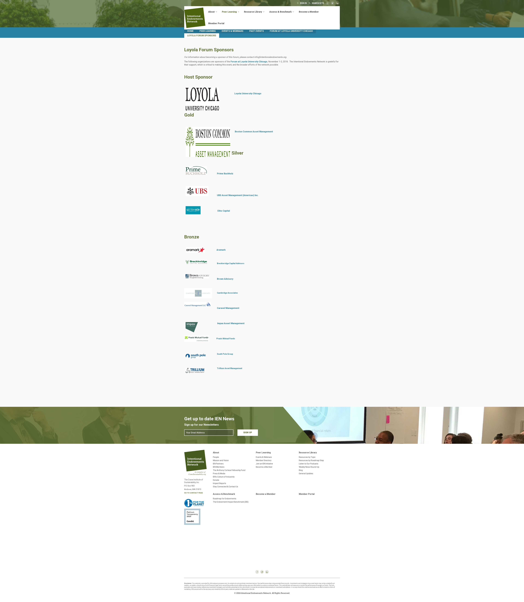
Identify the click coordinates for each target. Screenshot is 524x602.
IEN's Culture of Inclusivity (224, 477)
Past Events (256, 31)
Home (190, 31)
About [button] (211, 12)
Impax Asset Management (231, 323)
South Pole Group (225, 354)
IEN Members (218, 467)
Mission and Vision (221, 460)
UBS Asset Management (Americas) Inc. (237, 195)
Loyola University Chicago (247, 93)
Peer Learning (208, 31)
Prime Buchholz (225, 173)
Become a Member (309, 12)
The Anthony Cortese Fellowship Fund (229, 470)
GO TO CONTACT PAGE (193, 493)
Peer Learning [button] (229, 12)
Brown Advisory (225, 279)
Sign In (303, 3)
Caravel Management (228, 308)
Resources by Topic (307, 457)
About (216, 452)
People (216, 457)
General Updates (306, 473)
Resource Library (308, 452)
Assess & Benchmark (224, 494)
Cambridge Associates (227, 293)
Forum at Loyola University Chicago (291, 31)
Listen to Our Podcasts (308, 464)
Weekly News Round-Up (309, 467)
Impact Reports (219, 483)
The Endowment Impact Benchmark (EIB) (230, 502)
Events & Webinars (232, 31)
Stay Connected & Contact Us (225, 487)
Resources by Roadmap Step (311, 460)
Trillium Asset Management (229, 368)
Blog (301, 470)
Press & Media (219, 473)
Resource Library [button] (253, 12)
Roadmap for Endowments (224, 499)
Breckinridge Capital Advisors (230, 263)
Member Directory (263, 460)
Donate (216, 480)
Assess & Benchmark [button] (280, 12)
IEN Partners (218, 464)
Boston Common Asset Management (254, 131)
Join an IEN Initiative (264, 464)
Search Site (318, 3)
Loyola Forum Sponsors (201, 35)
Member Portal (216, 23)
